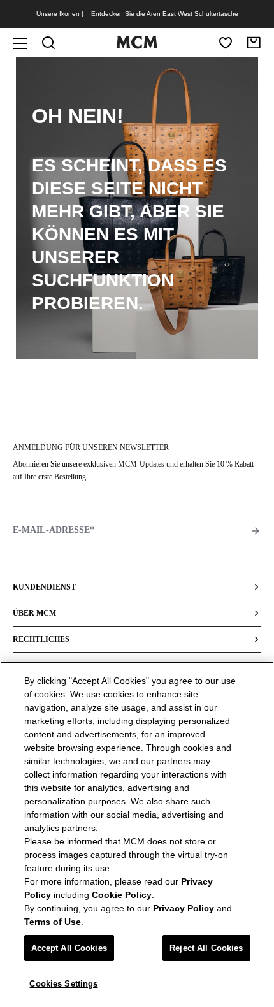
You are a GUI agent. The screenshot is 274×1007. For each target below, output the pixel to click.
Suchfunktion (103, 280)
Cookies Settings (63, 984)
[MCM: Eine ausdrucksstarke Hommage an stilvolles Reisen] (137, 46)
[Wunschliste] (225, 42)
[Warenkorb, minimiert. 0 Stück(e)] (253, 42)
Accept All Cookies (69, 948)
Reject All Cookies (206, 948)
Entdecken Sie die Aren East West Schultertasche (164, 13)
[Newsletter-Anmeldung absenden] (255, 531)
